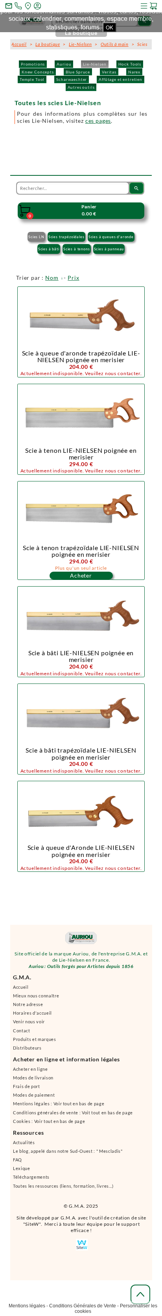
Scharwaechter (71, 79)
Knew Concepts (38, 71)
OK (109, 27)
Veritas (109, 71)
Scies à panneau (109, 249)
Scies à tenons (76, 249)
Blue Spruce (78, 71)
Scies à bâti (48, 249)
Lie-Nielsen (94, 64)
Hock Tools (129, 64)
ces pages (98, 120)
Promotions (33, 64)
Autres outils (81, 87)
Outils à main (115, 44)
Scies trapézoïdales (66, 237)
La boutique (47, 44)
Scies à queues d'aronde (111, 237)
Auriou (64, 64)
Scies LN (36, 237)
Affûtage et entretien (120, 79)
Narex (134, 71)
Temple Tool (32, 79)
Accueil (19, 44)
